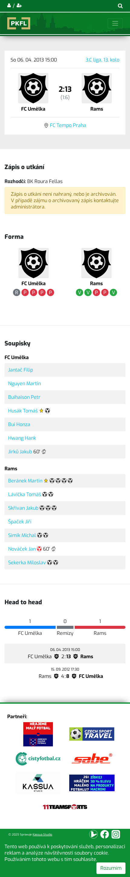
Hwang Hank (22, 438)
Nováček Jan (22, 549)
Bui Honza (19, 424)
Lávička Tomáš (24, 494)
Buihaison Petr (24, 397)
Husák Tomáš (23, 411)
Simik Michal (22, 535)
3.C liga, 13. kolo (102, 60)
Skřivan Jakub (23, 508)
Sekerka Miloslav (27, 562)
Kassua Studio (42, 834)
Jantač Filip (20, 370)
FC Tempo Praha (68, 125)
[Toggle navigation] (115, 23)
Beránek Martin (25, 481)
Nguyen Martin (24, 383)
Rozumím (111, 868)
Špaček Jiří (19, 522)
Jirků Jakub (20, 452)
